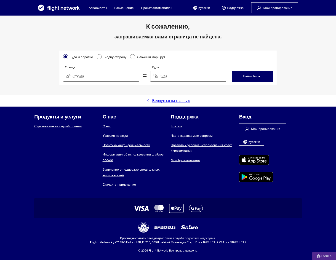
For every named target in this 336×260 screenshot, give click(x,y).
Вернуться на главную (171, 100)
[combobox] (101, 76)
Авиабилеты (98, 7)
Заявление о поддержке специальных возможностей (131, 172)
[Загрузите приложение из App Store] (256, 160)
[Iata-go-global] (143, 227)
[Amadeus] (165, 227)
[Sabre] (189, 227)
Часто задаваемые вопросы (192, 135)
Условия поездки (115, 135)
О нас (107, 126)
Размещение (124, 7)
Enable (326, 256)
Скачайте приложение (119, 184)
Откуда (70, 67)
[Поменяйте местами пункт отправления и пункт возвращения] (144, 76)
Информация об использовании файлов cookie (133, 157)
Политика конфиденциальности (126, 145)
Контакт (176, 126)
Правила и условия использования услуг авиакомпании (201, 148)
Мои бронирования (185, 160)
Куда (155, 67)
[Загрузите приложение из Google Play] (256, 178)
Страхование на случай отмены (58, 126)
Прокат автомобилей (156, 7)
